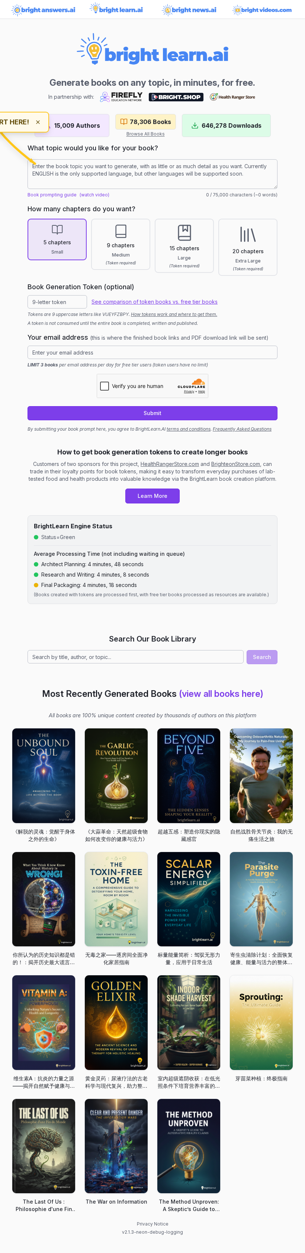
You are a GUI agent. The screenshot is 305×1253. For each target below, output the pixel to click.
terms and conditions (189, 429)
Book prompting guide (52, 195)
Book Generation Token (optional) (81, 287)
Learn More (152, 496)
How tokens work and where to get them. (174, 314)
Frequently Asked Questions (242, 429)
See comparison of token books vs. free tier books (155, 301)
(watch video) (94, 195)
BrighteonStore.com (235, 464)
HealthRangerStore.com (170, 464)
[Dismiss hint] (37, 122)
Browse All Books (145, 134)
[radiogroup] (152, 247)
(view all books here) (221, 693)
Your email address (148, 337)
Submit (152, 413)
